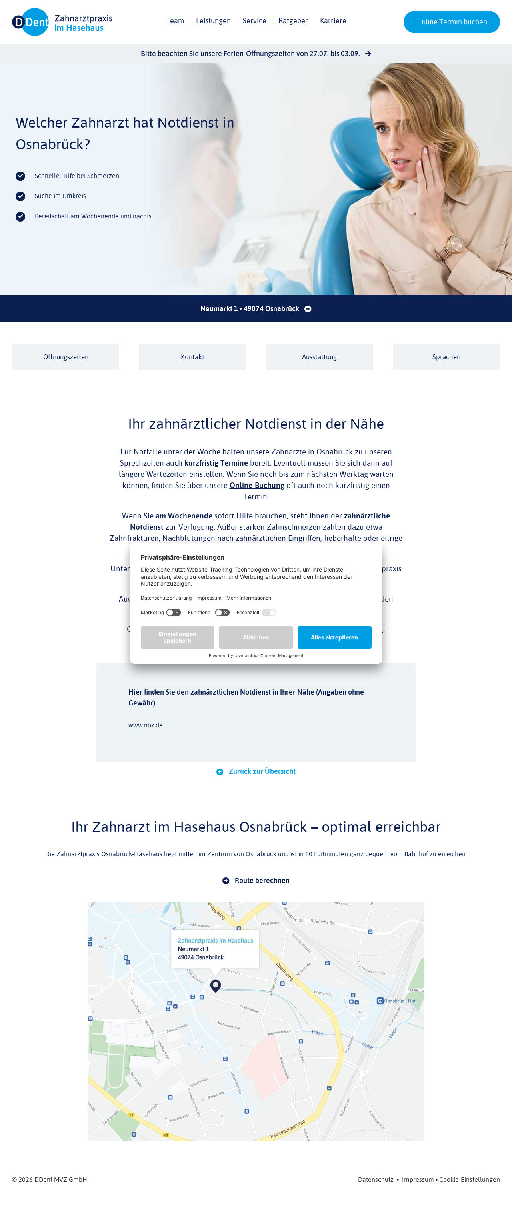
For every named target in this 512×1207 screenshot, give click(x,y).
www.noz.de (145, 725)
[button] (421, 22)
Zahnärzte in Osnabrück (312, 452)
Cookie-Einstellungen (469, 1180)
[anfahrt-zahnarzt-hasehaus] (256, 905)
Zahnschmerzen (294, 527)
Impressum (418, 1180)
